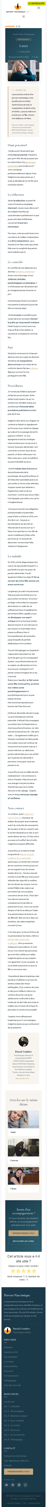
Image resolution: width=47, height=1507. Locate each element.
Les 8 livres (9, 1402)
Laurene (14, 1160)
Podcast (8, 1465)
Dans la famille (10, 1366)
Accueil (15, 34)
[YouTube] (6, 1484)
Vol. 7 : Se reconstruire (14, 1435)
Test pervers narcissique (15, 1456)
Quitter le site (37, 3)
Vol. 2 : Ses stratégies (14, 1411)
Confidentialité (34, 1503)
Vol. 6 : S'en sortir (12, 1430)
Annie (13, 1132)
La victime (9, 1361)
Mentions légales (14, 1503)
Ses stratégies (10, 1357)
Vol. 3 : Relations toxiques (15, 1416)
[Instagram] (25, 1484)
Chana (13, 1188)
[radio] (13, 1271)
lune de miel (24, 104)
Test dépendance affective (16, 1461)
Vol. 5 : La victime (12, 1425)
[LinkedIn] (19, 1484)
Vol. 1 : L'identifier (12, 1406)
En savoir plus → (23, 1079)
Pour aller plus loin (12, 1385)
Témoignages (29, 34)
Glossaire (8, 1347)
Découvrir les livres (23, 1241)
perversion (18, 1067)
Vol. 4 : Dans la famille (14, 1420)
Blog (21, 34)
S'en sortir (8, 1371)
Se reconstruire (11, 1376)
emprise (31, 1064)
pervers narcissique (20, 97)
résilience (19, 118)
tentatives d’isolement (25, 271)
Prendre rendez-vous (24, 1233)
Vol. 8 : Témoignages (13, 1439)
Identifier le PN (11, 1352)
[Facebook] (12, 1484)
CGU (24, 1503)
